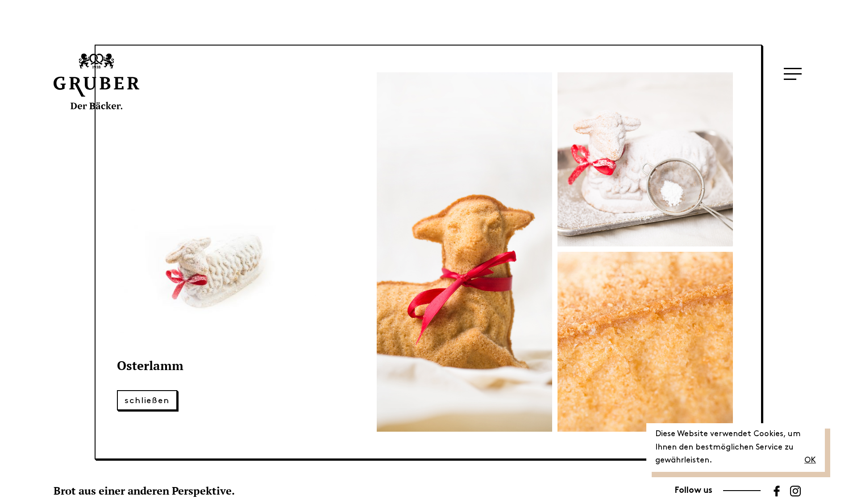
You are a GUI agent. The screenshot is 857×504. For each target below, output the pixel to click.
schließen (147, 400)
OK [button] (810, 460)
